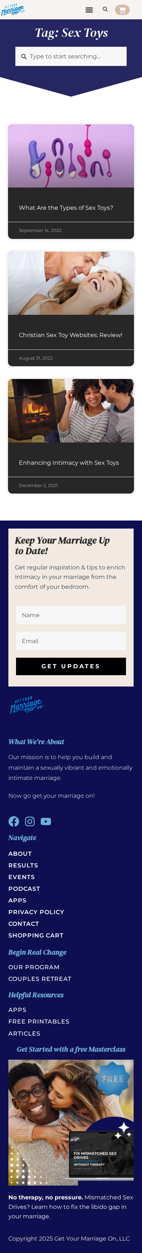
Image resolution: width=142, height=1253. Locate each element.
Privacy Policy (36, 912)
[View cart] (122, 10)
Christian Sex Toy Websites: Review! (70, 335)
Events (21, 877)
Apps (17, 900)
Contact (23, 923)
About (20, 853)
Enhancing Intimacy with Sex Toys (69, 462)
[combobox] (71, 56)
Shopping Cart (36, 935)
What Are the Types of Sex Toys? (66, 207)
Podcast (24, 888)
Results (23, 865)
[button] (89, 10)
